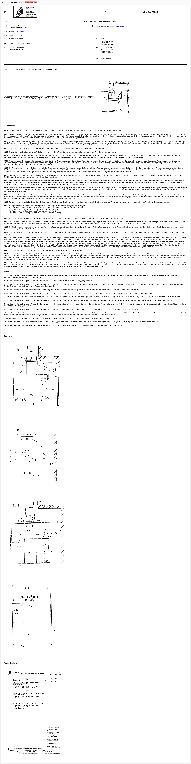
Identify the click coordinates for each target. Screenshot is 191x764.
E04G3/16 (121, 26)
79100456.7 (22, 31)
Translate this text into (7, 2)
